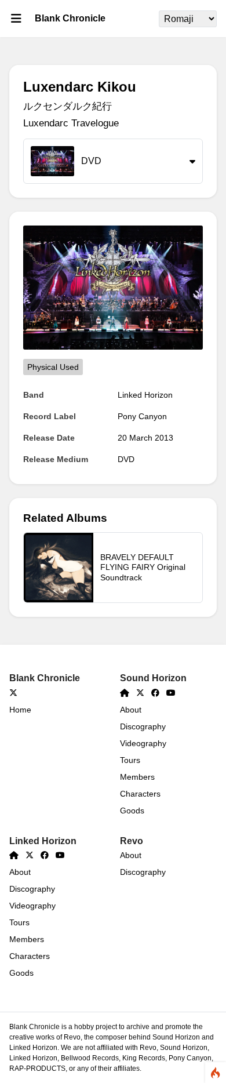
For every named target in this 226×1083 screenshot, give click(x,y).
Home (20, 709)
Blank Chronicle (70, 18)
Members (137, 777)
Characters (140, 793)
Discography (143, 726)
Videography (143, 743)
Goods (132, 810)
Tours (130, 760)
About (130, 709)
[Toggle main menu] (16, 18)
